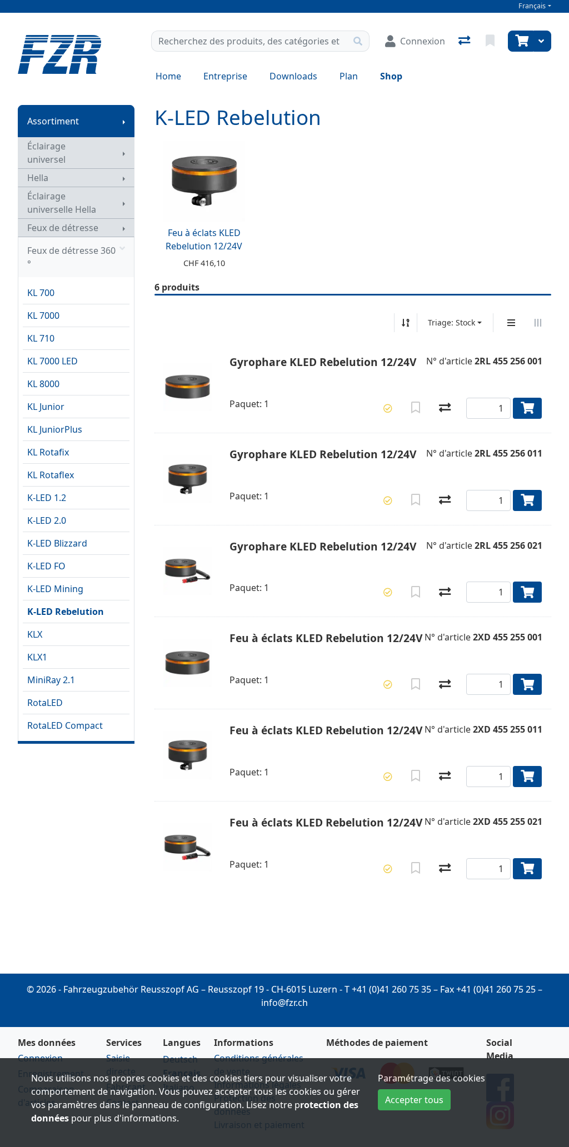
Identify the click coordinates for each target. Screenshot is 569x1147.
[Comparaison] (465, 41)
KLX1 (37, 657)
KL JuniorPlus (54, 429)
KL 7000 (43, 315)
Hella (37, 178)
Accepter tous (414, 1100)
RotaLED (45, 703)
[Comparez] (445, 408)
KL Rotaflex (50, 475)
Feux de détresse (62, 228)
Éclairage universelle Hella (61, 203)
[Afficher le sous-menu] (124, 121)
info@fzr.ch (284, 1002)
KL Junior (45, 406)
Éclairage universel (46, 153)
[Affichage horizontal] (538, 322)
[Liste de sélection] (491, 41)
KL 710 (40, 338)
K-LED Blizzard (57, 543)
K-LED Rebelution (65, 611)
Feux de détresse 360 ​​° (72, 257)
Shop (391, 76)
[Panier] (520, 41)
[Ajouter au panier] (527, 408)
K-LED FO (46, 566)
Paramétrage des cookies (431, 1078)
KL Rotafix (48, 452)
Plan (349, 76)
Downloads (293, 76)
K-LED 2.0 (46, 520)
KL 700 (40, 293)
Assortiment (53, 121)
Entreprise (225, 76)
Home (168, 76)
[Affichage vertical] (511, 322)
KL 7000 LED (52, 361)
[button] (387, 408)
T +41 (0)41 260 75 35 (388, 989)
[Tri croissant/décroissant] (405, 322)
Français (532, 6)
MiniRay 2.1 (51, 680)
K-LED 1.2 (46, 498)
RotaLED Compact (65, 725)
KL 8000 (43, 384)
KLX (34, 634)
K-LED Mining (55, 589)
